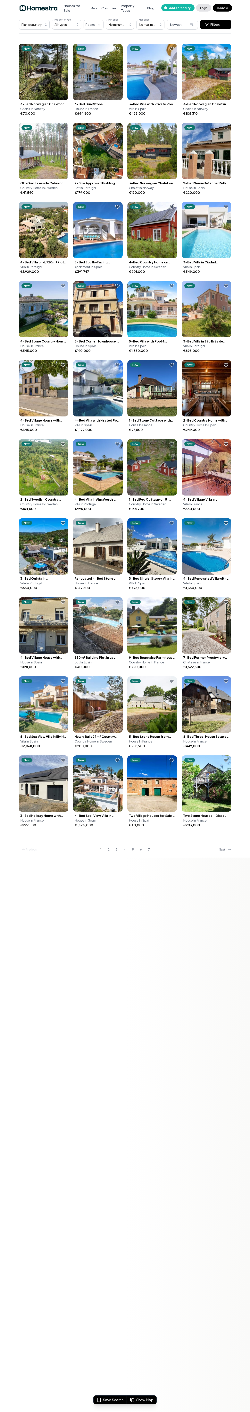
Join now (222, 8)
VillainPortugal (31, 267)
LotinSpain (83, 662)
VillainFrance (193, 504)
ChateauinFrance (196, 662)
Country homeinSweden (39, 188)
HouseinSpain (194, 188)
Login (203, 8)
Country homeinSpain (199, 425)
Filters (215, 24)
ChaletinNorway (32, 109)
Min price (113, 19)
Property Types (127, 8)
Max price (144, 19)
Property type (62, 19)
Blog (150, 8)
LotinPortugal (85, 188)
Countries (108, 8)
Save (113, 1400)
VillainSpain (137, 109)
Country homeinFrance (146, 662)
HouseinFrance (86, 109)
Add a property (180, 8)
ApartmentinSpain (88, 267)
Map (93, 8)
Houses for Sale (72, 8)
